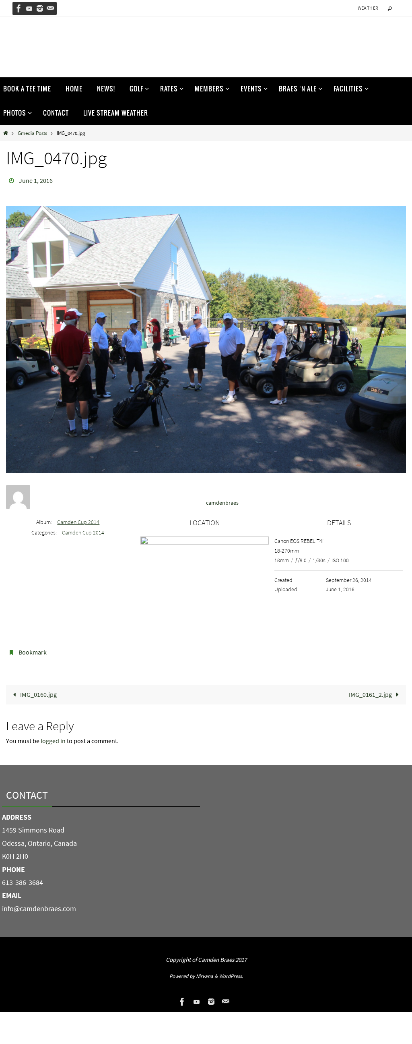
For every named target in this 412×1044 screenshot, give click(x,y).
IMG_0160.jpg (38, 690)
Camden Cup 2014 (78, 519)
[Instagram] (39, 8)
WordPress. (231, 971)
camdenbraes (222, 500)
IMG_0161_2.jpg (371, 690)
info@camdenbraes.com (39, 904)
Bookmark (33, 649)
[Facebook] (18, 8)
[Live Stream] (29, 8)
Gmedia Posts (32, 133)
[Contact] (50, 8)
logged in (53, 736)
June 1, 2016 (36, 180)
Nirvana (204, 971)
